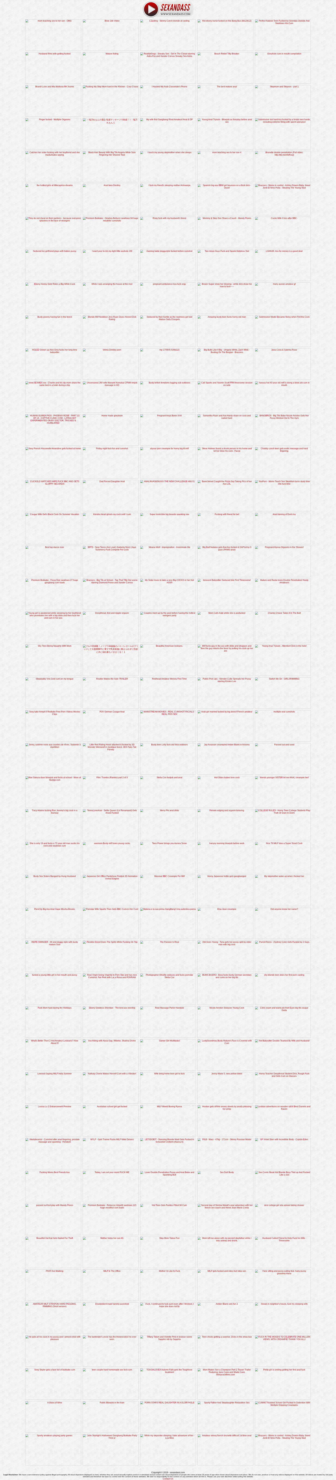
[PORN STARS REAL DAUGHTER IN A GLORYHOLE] (168, 1432)
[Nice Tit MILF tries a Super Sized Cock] (283, 872)
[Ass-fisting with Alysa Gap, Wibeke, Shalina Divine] (110, 1070)
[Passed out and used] (283, 774)
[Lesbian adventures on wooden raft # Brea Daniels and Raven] (283, 1136)
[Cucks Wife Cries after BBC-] (283, 247)
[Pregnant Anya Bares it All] (168, 445)
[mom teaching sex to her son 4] (225, 181)
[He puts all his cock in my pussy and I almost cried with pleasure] (53, 1366)
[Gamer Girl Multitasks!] (168, 1070)
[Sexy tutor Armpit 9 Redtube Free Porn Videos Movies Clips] (53, 741)
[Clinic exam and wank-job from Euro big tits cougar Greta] (283, 1037)
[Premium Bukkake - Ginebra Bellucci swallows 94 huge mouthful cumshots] (110, 247)
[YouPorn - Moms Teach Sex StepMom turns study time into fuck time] (283, 510)
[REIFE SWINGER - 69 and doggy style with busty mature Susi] (53, 971)
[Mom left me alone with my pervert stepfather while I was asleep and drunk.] (225, 1267)
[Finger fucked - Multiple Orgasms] (53, 149)
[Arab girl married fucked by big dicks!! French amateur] (225, 741)
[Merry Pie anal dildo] (168, 839)
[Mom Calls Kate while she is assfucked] (225, 642)
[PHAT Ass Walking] (53, 1300)
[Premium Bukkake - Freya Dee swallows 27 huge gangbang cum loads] (53, 609)
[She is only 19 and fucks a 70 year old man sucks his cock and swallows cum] (53, 872)
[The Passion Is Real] (168, 971)
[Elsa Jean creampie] (225, 938)
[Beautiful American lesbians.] (168, 675)
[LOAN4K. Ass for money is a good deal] (283, 280)
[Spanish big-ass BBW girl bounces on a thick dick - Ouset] (225, 214)
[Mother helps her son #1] (110, 1267)
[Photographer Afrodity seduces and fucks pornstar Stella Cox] (168, 1004)
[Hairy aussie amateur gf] (283, 313)
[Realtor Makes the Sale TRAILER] (110, 708)
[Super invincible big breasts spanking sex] (168, 543)
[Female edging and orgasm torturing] (225, 839)
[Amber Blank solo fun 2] (225, 1333)
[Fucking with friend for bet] (225, 543)
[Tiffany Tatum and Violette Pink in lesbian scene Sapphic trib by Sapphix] (168, 1366)
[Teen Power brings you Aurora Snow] (168, 872)
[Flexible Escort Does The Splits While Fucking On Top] (110, 971)
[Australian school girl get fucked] (110, 1136)
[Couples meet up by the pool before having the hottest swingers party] (168, 642)
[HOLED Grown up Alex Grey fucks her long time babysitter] (53, 379)
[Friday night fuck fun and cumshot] (110, 478)
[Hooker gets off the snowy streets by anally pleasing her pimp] (225, 1136)
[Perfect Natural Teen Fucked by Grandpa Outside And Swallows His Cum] (283, 50)
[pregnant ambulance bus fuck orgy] (168, 313)
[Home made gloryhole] (110, 445)
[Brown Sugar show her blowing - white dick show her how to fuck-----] (225, 313)
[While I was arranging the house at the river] (110, 313)
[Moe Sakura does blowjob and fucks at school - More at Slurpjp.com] (53, 807)
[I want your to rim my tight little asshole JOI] (110, 280)
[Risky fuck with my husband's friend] (168, 247)
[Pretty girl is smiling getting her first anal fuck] (283, 1399)
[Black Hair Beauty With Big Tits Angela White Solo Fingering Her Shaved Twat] (110, 181)
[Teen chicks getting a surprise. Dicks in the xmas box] (225, 1366)
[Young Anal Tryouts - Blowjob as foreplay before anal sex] (225, 149)
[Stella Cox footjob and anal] (168, 807)
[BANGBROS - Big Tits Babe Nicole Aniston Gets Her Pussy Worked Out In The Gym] (283, 445)
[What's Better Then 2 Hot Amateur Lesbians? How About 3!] (53, 1070)
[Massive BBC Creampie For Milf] (168, 905)
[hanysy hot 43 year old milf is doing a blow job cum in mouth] (283, 412)
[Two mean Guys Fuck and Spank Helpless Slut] (225, 280)
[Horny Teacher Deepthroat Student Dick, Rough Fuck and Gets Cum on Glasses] (283, 1103)
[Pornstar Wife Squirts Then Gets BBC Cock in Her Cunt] (110, 938)
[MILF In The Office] (110, 1300)
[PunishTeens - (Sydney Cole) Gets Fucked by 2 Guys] (283, 971)
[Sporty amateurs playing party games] (53, 1465)
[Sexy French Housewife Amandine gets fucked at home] (53, 478)
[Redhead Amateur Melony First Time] (168, 708)
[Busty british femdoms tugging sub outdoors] (168, 412)
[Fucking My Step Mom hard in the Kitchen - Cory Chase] (110, 116)
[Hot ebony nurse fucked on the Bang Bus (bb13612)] (225, 50)
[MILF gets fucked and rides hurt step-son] (225, 1300)
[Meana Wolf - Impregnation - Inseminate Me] (168, 576)
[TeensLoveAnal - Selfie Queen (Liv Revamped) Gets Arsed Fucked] (110, 839)
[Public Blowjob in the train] (110, 1432)
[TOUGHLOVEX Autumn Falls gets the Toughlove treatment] (168, 1399)
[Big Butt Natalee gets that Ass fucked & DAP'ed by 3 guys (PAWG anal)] (225, 576)
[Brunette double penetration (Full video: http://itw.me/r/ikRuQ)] (283, 181)
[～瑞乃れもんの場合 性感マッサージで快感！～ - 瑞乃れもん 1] (110, 149)
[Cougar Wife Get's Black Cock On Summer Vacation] (53, 543)
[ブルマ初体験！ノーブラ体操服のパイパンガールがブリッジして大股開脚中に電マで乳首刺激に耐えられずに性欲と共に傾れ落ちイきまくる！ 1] (110, 675)
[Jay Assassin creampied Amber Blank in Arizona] (225, 774)
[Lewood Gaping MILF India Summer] (53, 1103)
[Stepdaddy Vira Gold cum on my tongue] (53, 708)
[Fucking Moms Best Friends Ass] (53, 1201)
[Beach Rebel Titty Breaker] (225, 83)
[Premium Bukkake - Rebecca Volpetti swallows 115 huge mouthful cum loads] (110, 1234)
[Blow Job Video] (110, 50)
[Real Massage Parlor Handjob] (168, 1037)
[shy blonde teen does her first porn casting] (283, 1004)
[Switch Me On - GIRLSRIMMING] (283, 708)
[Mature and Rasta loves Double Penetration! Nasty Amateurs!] (283, 609)
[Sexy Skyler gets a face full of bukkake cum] (53, 1399)
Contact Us (168, 1479)
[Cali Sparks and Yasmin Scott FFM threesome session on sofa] (225, 412)
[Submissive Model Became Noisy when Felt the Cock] (283, 346)
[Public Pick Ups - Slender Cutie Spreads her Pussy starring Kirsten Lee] (225, 708)
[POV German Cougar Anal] (110, 741)
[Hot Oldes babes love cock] (225, 807)
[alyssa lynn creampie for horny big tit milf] (168, 478)
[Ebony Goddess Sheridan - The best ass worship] (110, 1037)
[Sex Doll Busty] (225, 1201)
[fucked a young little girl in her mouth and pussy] (53, 1004)
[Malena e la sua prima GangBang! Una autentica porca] (168, 938)
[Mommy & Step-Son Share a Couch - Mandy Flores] (225, 247)
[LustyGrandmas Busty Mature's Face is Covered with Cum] (225, 1070)
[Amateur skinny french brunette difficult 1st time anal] (225, 1465)
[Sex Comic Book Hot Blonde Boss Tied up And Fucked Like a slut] (283, 1201)
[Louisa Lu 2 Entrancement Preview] (53, 1136)
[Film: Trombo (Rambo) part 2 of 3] (110, 807)
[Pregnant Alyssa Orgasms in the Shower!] (283, 576)
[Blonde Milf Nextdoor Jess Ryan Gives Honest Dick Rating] (110, 346)
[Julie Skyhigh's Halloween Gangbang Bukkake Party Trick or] (110, 1465)
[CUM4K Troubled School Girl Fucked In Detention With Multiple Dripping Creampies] (283, 1432)
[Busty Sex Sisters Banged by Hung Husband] (53, 905)
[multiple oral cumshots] (283, 741)
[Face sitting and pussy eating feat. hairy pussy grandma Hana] (283, 1300)
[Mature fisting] (110, 83)
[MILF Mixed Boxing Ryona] (168, 1136)
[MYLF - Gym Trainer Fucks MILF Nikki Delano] (110, 1168)
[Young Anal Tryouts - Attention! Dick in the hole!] (283, 675)
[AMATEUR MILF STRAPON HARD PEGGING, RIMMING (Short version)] (53, 1333)
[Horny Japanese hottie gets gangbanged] (225, 905)
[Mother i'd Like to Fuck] (168, 1300)
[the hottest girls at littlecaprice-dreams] (53, 214)
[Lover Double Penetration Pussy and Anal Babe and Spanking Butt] (168, 1201)
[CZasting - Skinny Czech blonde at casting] (168, 50)
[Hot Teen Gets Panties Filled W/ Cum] (168, 1234)
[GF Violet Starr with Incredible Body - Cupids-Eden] (283, 1168)
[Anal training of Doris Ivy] (283, 543)
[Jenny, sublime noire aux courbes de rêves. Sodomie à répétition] (53, 774)
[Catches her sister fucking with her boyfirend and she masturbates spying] (53, 181)
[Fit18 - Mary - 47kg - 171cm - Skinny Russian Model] (225, 1168)
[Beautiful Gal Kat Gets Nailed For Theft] (53, 1267)
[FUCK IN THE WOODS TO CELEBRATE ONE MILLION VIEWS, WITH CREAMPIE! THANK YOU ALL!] (283, 1366)
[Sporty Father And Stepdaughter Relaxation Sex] (225, 1432)
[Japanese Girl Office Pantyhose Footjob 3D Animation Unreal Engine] (110, 905)
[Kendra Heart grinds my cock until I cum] (110, 543)
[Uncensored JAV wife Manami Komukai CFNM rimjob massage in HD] (110, 412)
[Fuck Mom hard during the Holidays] (53, 1037)
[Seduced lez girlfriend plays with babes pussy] (53, 280)
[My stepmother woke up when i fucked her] (283, 905)
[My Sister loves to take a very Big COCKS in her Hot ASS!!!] (168, 609)
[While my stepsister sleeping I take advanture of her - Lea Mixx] (168, 1465)
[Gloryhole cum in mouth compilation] (283, 83)
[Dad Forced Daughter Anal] (110, 510)
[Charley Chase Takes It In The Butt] (283, 642)
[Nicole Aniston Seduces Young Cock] (225, 1037)
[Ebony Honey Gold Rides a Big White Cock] (53, 313)
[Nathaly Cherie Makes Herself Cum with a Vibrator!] (110, 1103)
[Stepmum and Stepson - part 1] (283, 116)
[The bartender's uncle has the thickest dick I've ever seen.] (110, 1366)
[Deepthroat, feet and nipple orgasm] (110, 642)
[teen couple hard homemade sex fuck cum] (110, 1399)
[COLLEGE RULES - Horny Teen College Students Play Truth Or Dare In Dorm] (283, 839)
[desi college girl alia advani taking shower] (283, 1234)
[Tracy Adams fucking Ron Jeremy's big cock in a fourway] (53, 839)
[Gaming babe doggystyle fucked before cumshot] (168, 280)
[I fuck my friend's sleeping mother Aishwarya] (168, 214)
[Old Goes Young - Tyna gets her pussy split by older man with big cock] (225, 971)
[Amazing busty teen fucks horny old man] (225, 346)
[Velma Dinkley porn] (110, 379)
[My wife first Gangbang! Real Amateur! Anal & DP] (168, 149)
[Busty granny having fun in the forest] (53, 346)
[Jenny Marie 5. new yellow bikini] (225, 1103)
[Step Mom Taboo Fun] (168, 1267)
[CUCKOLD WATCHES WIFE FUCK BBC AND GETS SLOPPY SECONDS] (53, 510)
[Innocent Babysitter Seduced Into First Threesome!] (225, 609)
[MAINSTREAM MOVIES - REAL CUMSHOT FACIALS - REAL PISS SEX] (168, 741)
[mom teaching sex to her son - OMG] (53, 50)
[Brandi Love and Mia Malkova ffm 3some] (53, 116)
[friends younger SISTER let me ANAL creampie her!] (283, 807)
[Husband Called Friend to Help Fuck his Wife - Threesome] (283, 1267)
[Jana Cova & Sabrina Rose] (283, 379)
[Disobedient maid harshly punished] (110, 1333)
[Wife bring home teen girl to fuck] (168, 1103)
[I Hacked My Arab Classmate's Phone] (168, 116)
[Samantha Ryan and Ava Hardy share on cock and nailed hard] (225, 445)
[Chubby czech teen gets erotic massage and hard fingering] (283, 478)
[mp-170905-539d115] (168, 379)
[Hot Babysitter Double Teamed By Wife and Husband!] (283, 1070)
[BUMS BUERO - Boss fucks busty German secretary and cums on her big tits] (225, 1004)
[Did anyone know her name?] (283, 938)
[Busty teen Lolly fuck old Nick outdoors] (168, 774)
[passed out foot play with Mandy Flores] (53, 1234)
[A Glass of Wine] (53, 1432)
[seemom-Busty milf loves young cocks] (110, 872)
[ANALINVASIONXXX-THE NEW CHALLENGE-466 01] (168, 510)
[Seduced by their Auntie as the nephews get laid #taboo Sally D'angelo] (168, 346)
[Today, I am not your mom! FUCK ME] (110, 1201)
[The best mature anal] (225, 116)
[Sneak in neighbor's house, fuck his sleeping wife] (283, 1333)
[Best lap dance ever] (53, 576)
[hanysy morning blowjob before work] (225, 872)
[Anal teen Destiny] (110, 214)
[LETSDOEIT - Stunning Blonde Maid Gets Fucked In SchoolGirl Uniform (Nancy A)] (168, 1168)
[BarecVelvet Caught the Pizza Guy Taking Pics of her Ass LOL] (225, 510)
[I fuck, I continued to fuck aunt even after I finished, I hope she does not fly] (168, 1333)
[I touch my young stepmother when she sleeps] (168, 181)
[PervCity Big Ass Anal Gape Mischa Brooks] (53, 938)
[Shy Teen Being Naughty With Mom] (53, 675)
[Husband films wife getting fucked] (53, 83)
